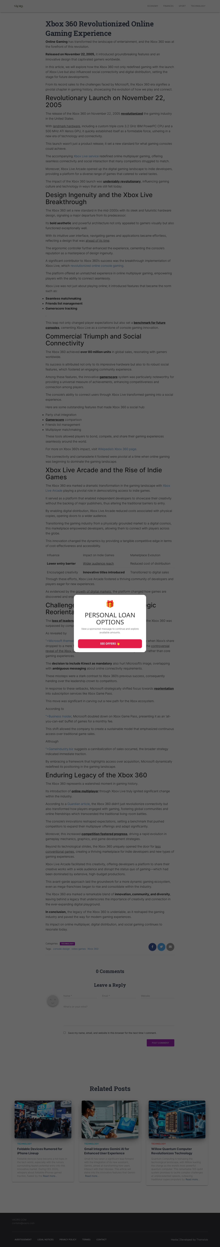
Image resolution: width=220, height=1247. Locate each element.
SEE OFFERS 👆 (110, 643)
